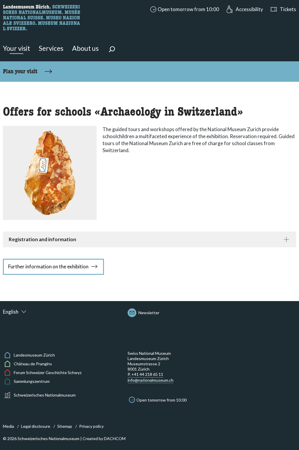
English (10, 312)
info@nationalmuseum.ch (150, 380)
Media (8, 426)
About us (85, 48)
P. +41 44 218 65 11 (145, 374)
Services (51, 48)
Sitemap (64, 426)
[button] (184, 9)
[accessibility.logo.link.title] (41, 17)
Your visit (16, 48)
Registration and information (42, 239)
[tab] (149, 239)
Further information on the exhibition (48, 266)
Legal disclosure (35, 426)
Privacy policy (91, 426)
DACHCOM (115, 438)
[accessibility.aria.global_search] (111, 50)
